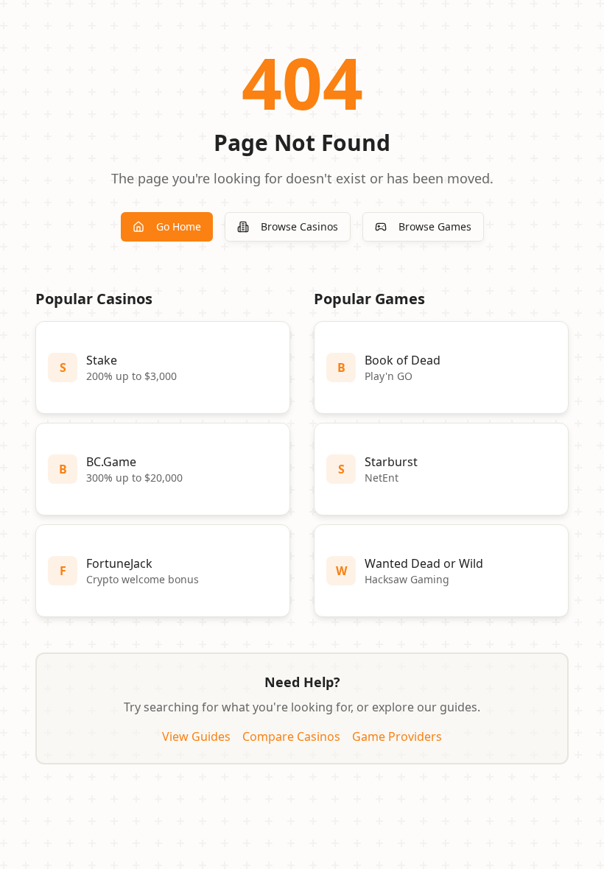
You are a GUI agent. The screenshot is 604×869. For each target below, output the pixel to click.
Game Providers (397, 736)
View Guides (196, 736)
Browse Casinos (299, 226)
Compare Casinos (291, 736)
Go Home (178, 226)
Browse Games (434, 226)
